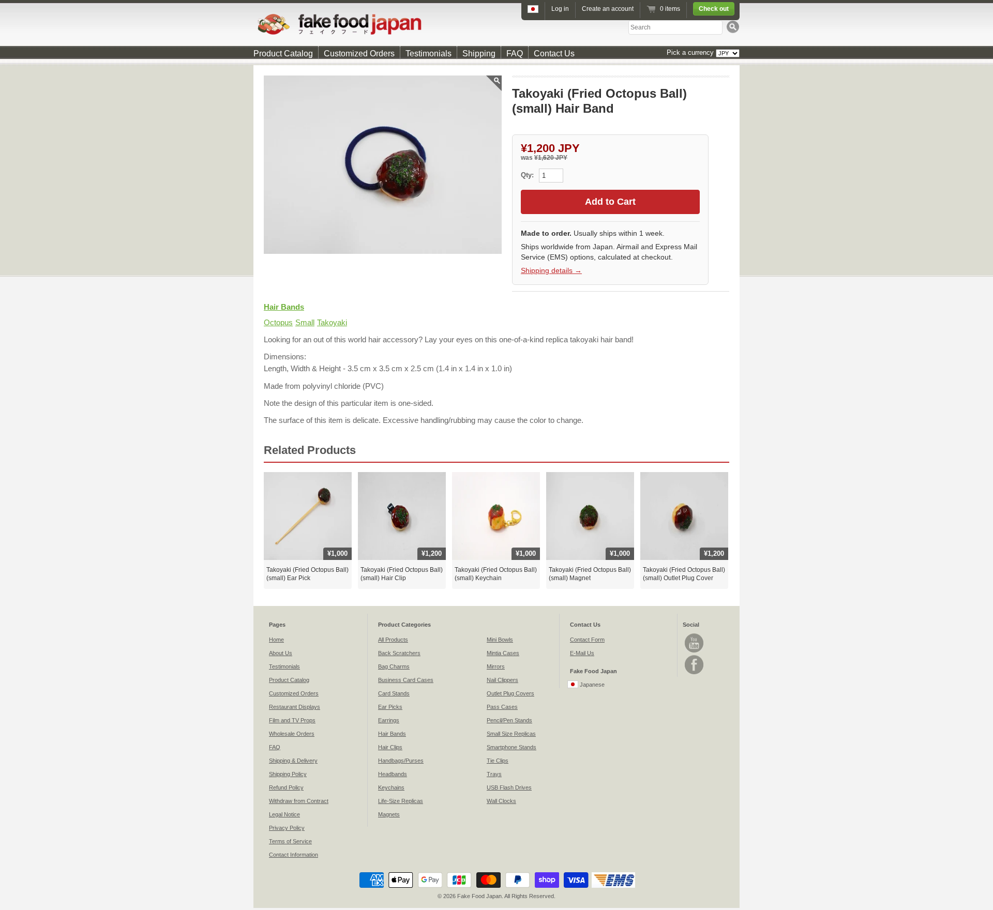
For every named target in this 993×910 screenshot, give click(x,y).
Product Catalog (283, 53)
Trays (494, 774)
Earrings (388, 720)
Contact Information (293, 855)
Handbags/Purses (401, 760)
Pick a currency (691, 52)
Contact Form (587, 639)
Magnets (389, 814)
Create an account (608, 8)
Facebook (694, 664)
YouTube (694, 643)
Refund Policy (286, 787)
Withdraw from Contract (298, 801)
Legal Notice (284, 814)
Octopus (278, 322)
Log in (560, 8)
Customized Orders (359, 53)
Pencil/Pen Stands (509, 720)
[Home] (496, 24)
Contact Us (554, 53)
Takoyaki (332, 322)
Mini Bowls (500, 639)
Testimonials (428, 53)
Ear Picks (390, 707)
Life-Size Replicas (400, 801)
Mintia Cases (503, 653)
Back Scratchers (399, 653)
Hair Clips (390, 747)
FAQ (514, 53)
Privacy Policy (287, 828)
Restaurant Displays (294, 707)
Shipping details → (551, 270)
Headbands (392, 774)
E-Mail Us (582, 653)
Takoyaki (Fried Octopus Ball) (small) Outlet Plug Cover (684, 574)
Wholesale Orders (291, 734)
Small (304, 322)
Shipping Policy (288, 774)
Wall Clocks (501, 801)
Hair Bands (284, 306)
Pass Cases (502, 707)
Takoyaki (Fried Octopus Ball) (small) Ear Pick (307, 574)
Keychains (391, 787)
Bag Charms (394, 666)
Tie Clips (497, 760)
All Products (393, 639)
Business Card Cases (405, 680)
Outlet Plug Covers (510, 693)
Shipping (478, 53)
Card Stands (394, 693)
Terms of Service (290, 841)
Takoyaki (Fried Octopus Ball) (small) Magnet (590, 574)
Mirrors (496, 666)
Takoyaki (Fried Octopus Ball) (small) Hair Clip (401, 574)
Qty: (528, 175)
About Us (280, 653)
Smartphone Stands (511, 747)
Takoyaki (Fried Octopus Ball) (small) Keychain (496, 574)
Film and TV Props (292, 720)
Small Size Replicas (511, 734)
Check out (714, 8)
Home (276, 639)
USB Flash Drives (509, 787)
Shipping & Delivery (293, 760)
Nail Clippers (502, 680)
